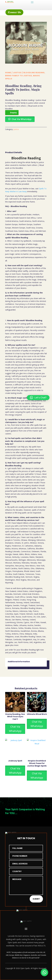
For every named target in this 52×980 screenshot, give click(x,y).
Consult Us (14, 12)
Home (8, 72)
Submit (36, 899)
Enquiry (13, 112)
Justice (17, 72)
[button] (44, 972)
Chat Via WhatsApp (15, 729)
